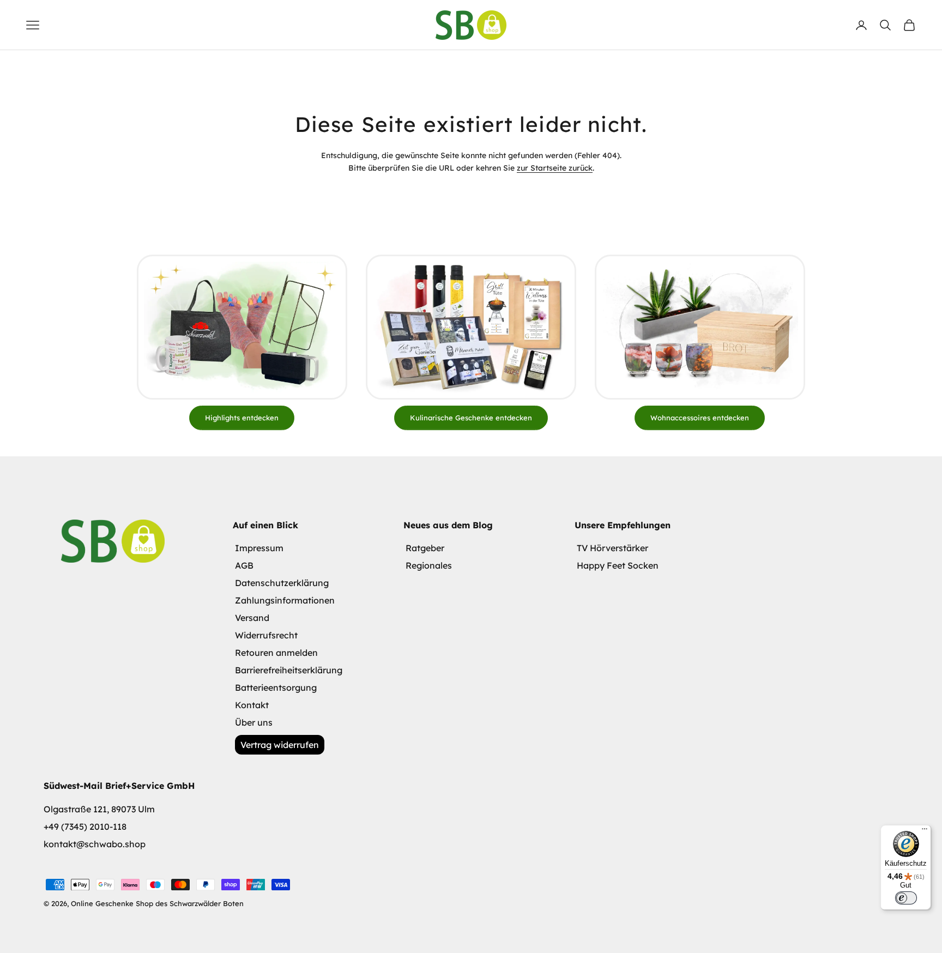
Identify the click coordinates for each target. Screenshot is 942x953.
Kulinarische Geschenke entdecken (471, 417)
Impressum (259, 547)
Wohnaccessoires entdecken (699, 417)
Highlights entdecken (242, 417)
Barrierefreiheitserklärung (288, 670)
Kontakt (252, 704)
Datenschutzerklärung (282, 582)
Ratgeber (425, 547)
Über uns (254, 722)
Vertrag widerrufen (279, 744)
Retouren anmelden (276, 652)
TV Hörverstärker (612, 547)
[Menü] (924, 831)
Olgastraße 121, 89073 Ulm (99, 809)
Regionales (429, 565)
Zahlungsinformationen (285, 600)
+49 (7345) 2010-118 (85, 826)
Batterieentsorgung (276, 687)
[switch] (906, 897)
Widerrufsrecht (266, 635)
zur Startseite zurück (555, 168)
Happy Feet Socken (618, 565)
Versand (252, 617)
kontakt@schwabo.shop (95, 844)
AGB (244, 565)
